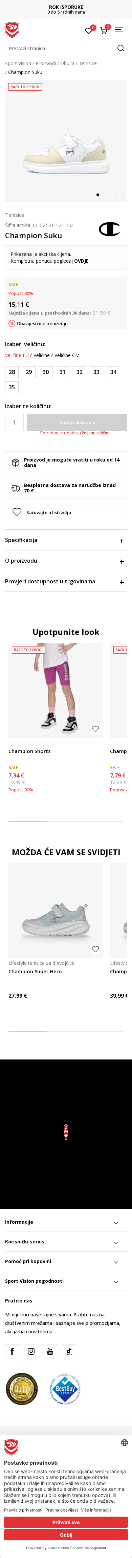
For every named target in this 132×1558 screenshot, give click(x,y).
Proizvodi (46, 63)
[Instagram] (31, 1351)
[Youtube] (50, 1351)
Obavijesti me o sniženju (42, 323)
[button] (66, 48)
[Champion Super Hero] (55, 910)
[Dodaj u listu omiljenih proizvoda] (96, 728)
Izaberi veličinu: (25, 344)
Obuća (67, 63)
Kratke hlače (22, 743)
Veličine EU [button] (17, 355)
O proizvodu (21, 560)
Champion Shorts (29, 751)
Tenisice (88, 63)
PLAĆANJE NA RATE (66, 7)
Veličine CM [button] (67, 355)
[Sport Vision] (12, 29)
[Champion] (110, 228)
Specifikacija (21, 540)
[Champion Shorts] (55, 690)
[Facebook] (12, 1351)
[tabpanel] (66, 141)
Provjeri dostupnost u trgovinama (50, 581)
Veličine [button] (42, 355)
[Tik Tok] (69, 1351)
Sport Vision (18, 63)
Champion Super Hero (35, 971)
